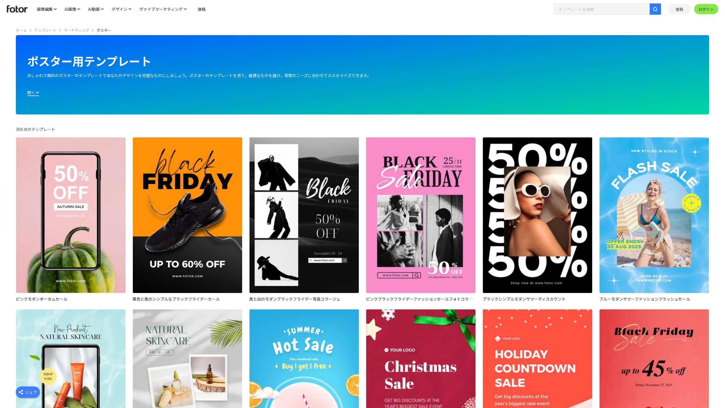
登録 (679, 9)
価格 (202, 9)
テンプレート (45, 30)
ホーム (21, 30)
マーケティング (76, 30)
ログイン (706, 9)
